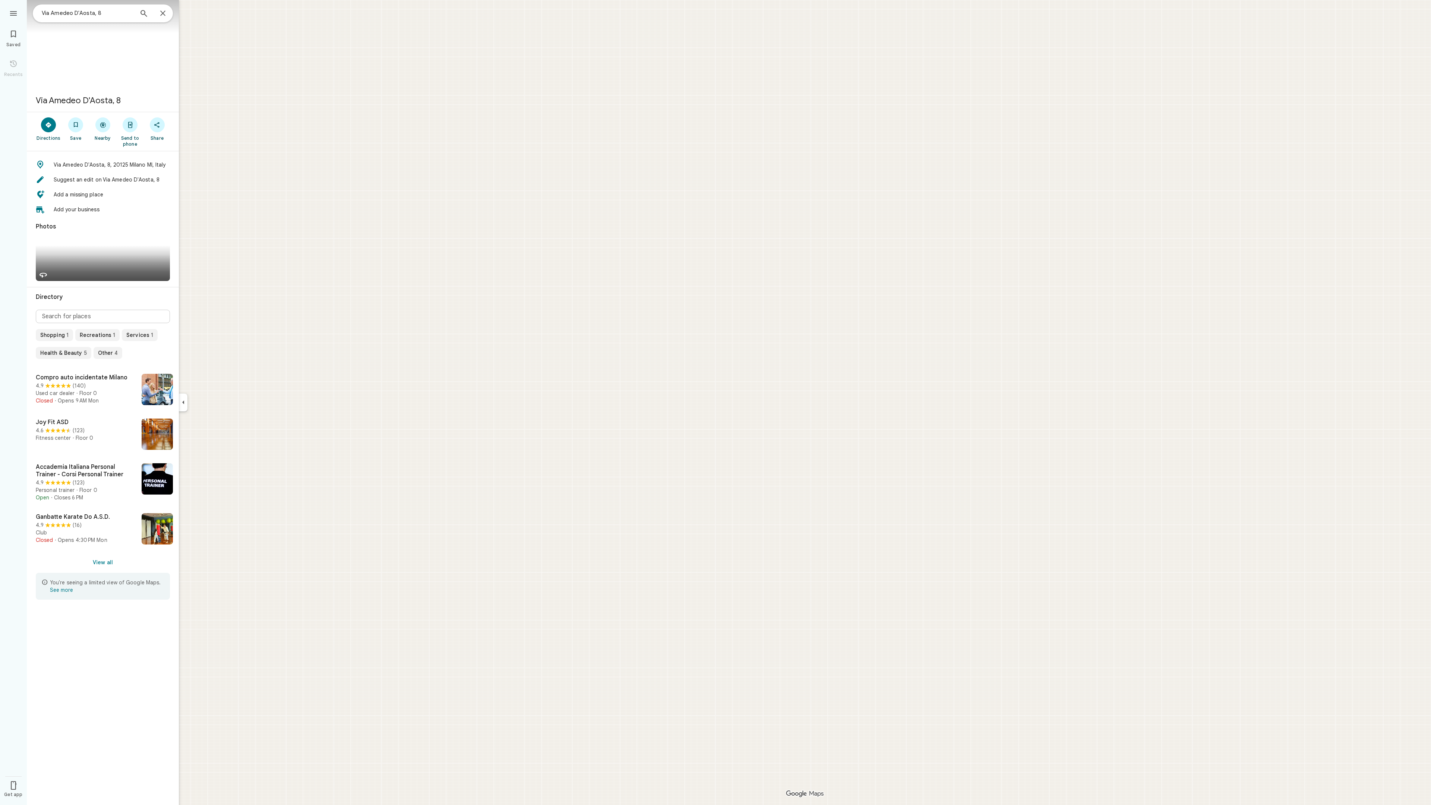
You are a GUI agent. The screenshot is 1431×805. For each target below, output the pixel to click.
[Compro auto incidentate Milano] (103, 390)
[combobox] (87, 13)
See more (61, 590)
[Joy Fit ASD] (103, 435)
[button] (103, 164)
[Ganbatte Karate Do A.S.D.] (103, 529)
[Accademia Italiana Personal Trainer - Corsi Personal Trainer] (103, 482)
